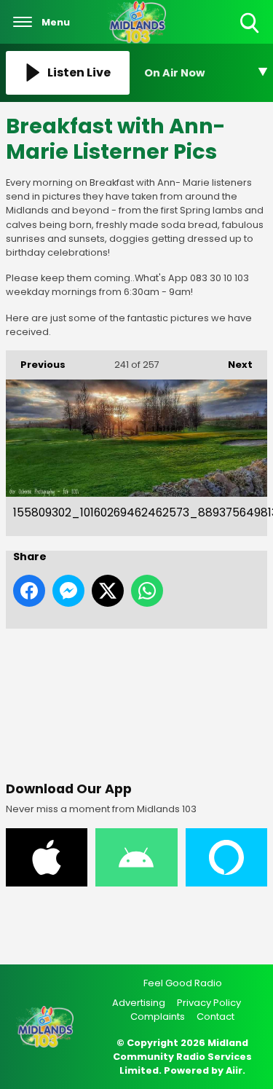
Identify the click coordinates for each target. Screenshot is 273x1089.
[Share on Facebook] (29, 591)
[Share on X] (108, 591)
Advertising (138, 1003)
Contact (215, 1016)
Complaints (157, 1016)
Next (233, 364)
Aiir (234, 1070)
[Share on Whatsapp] (147, 591)
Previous (36, 364)
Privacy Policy (209, 1003)
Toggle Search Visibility (251, 34)
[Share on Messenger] (68, 591)
